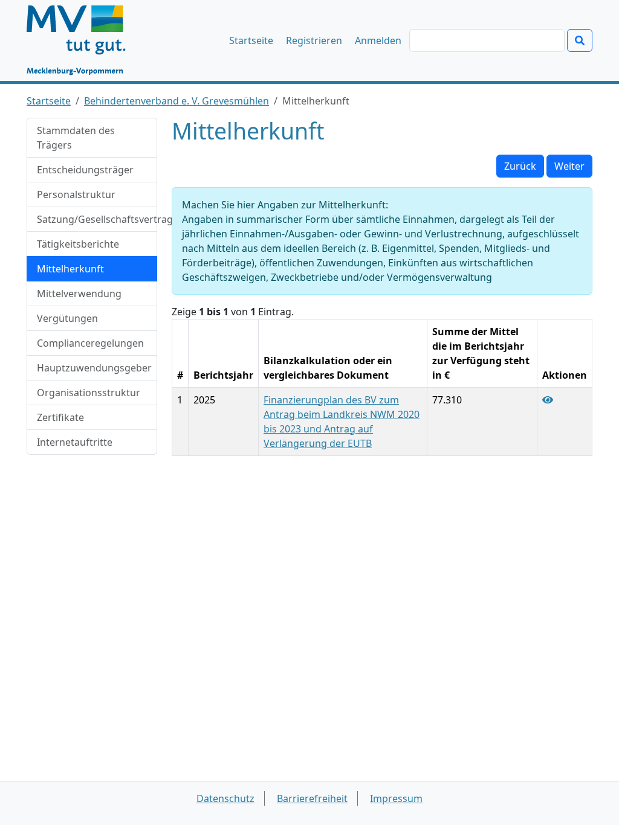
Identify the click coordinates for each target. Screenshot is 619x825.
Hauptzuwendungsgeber (94, 367)
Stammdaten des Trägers (76, 138)
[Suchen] (579, 40)
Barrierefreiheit (312, 798)
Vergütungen (67, 318)
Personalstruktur (76, 194)
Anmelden (378, 40)
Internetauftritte (74, 442)
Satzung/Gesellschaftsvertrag (97, 219)
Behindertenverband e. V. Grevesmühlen (176, 101)
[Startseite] (82, 40)
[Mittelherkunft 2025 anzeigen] (547, 399)
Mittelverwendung (79, 293)
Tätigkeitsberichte (78, 244)
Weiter (569, 166)
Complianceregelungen (90, 343)
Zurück (520, 166)
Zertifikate (60, 417)
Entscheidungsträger (85, 169)
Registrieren (314, 40)
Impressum (396, 798)
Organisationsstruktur (88, 392)
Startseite (251, 40)
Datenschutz (225, 798)
